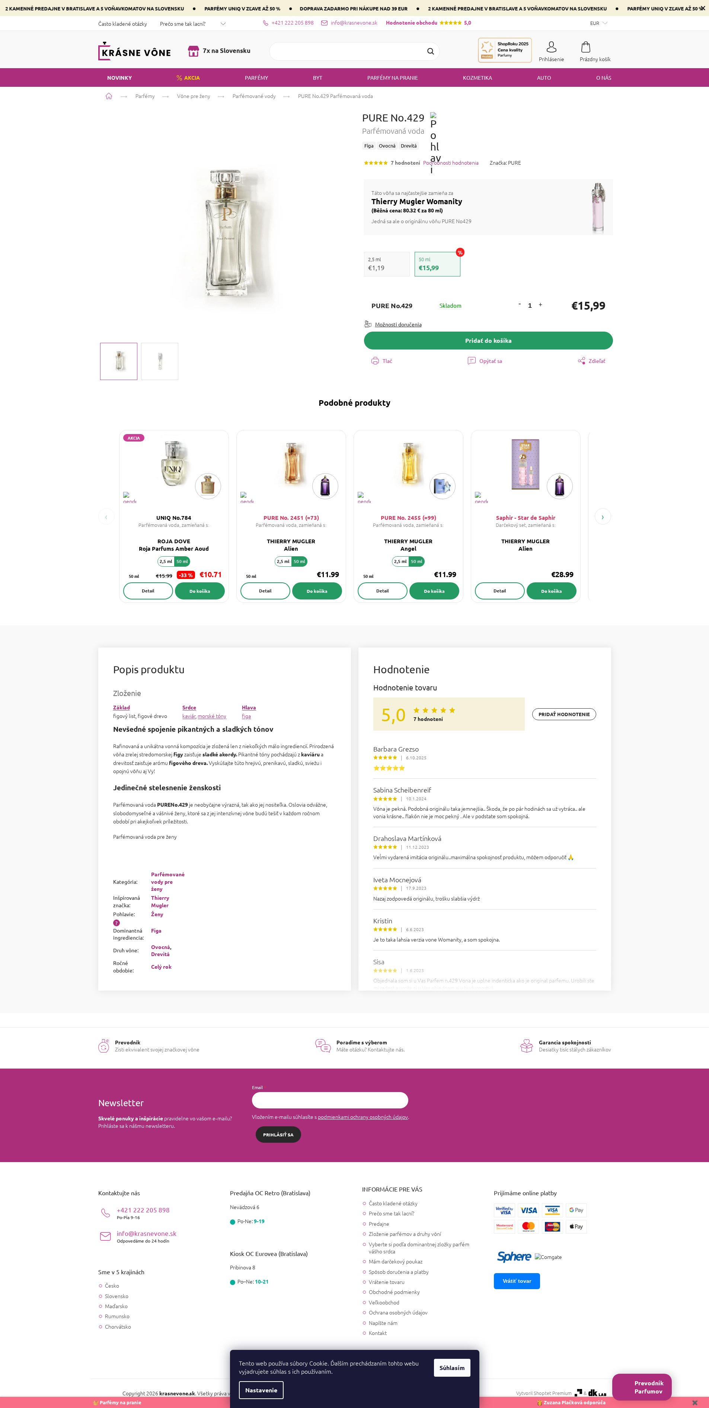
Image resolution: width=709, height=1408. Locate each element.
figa (246, 715)
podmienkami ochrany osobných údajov (363, 1116)
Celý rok (161, 966)
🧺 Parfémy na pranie (117, 1402)
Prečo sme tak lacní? (182, 23)
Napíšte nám (383, 1322)
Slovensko (116, 1296)
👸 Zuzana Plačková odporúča (571, 1402)
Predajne (379, 1223)
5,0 (428, 22)
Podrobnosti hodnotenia (451, 162)
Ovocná (160, 946)
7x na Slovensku (225, 50)
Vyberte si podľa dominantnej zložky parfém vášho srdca (419, 1247)
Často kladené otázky (122, 23)
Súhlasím (452, 1367)
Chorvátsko (118, 1326)
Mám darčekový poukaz (395, 1261)
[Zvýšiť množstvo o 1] (540, 305)
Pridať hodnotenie (564, 714)
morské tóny (212, 715)
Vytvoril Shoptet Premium (544, 1393)
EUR (595, 22)
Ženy (157, 914)
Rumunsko (117, 1316)
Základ (121, 707)
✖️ (695, 1402)
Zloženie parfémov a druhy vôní (405, 1233)
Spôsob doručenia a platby (399, 1271)
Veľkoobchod (384, 1302)
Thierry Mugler (160, 901)
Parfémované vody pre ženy (168, 881)
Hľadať (431, 51)
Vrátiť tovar (517, 1281)
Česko (112, 1285)
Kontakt (378, 1332)
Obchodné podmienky (394, 1291)
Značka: (505, 162)
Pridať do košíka (488, 340)
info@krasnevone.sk (146, 1236)
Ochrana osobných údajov (398, 1312)
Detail (148, 591)
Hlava (249, 707)
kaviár (188, 715)
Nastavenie (261, 1390)
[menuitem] (115, 77)
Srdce (189, 707)
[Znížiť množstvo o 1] (519, 303)
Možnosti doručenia (398, 324)
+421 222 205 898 (143, 1213)
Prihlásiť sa (278, 1135)
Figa (156, 930)
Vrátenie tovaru (387, 1281)
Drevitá (160, 953)
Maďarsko (116, 1306)
